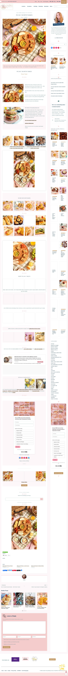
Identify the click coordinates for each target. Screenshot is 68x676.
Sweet (52, 388)
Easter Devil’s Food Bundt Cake (54, 252)
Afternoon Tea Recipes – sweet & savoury (23, 565)
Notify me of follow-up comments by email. (11, 641)
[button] (24, 436)
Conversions (53, 354)
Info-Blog (35, 6)
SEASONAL (53, 384)
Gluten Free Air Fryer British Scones (57, 93)
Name (4, 636)
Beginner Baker (19, 430)
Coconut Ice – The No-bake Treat (63, 235)
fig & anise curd (37, 389)
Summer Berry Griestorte (62, 214)
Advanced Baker (19, 435)
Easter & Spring (54, 355)
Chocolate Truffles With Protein (54, 198)
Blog (38, 1)
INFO (52, 367)
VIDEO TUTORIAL (54, 398)
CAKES (52, 351)
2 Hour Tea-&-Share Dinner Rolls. (16, 148)
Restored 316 (64, 670)
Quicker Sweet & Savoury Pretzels (8, 565)
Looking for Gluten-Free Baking (58, 456)
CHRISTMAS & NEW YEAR (56, 352)
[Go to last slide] (1, 601)
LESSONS (53, 370)
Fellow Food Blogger (20, 441)
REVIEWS (53, 379)
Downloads (46, 6)
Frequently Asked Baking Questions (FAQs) (54, 180)
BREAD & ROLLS (54, 349)
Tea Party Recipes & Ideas (54, 271)
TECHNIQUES (53, 391)
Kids (52, 369)
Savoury (52, 381)
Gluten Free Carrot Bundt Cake (63, 181)
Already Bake (18, 432)
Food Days (53, 360)
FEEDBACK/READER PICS (56, 357)
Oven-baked (53, 376)
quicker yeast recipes (35, 148)
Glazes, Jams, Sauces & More (56, 361)
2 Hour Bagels (43, 146)
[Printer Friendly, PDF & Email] (5, 552)
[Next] (47, 601)
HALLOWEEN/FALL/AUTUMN (56, 364)
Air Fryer (52, 343)
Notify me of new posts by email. (10, 644)
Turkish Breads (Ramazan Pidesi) (33, 146)
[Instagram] (52, 1)
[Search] (41, 499)
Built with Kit (24, 452)
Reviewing (41, 6)
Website (34, 636)
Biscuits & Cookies (54, 348)
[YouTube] (58, 1)
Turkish (52, 394)
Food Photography (46, 1)
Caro (22, 17)
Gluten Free (53, 363)
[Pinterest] (54, 1)
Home (41, 1)
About (6, 670)
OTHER (52, 375)
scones (13, 392)
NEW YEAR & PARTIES (55, 372)
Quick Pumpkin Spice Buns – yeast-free (54, 68)
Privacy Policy (24, 482)
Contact (9, 670)
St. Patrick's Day (54, 385)
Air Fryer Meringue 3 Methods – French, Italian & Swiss (63, 293)
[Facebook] (50, 1)
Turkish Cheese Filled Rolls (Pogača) (17, 146)
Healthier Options (54, 366)
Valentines (53, 397)
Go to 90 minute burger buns (30, 120)
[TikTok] (56, 1)
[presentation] (6, 599)
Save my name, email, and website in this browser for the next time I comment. (16, 639)
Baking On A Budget (54, 345)
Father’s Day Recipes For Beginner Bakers (37, 565)
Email (19, 636)
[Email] (60, 1)
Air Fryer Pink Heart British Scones (57, 90)
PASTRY (52, 378)
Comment (4, 620)
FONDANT (53, 358)
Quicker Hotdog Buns (29, 123)
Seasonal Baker (19, 437)
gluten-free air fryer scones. (34, 328)
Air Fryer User (19, 439)
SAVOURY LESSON (55, 382)
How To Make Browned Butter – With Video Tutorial (10, 586)
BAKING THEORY (54, 346)
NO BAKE (53, 373)
